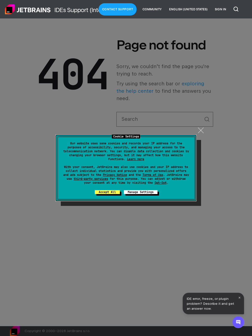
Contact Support (117, 9)
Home (28, 9)
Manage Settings (141, 192)
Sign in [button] (220, 9)
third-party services (91, 179)
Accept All (107, 192)
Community (152, 9)
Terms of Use (152, 175)
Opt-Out (161, 183)
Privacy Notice (115, 175)
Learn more (135, 159)
